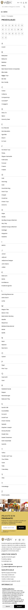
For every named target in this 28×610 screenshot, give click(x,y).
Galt (3, 178)
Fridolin (4, 170)
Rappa (4, 392)
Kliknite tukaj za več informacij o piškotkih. (12, 602)
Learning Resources (7, 294)
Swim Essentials (6, 441)
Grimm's (4, 205)
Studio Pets (5, 434)
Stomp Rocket (6, 431)
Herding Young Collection (9, 220)
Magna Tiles (5, 309)
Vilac (3, 478)
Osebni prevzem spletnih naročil (11, 581)
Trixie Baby (5, 469)
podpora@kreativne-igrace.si (13, 566)
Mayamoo (5, 323)
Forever (4, 163)
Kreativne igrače (7, 286)
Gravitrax (4, 198)
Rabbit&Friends (6, 389)
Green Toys (5, 201)
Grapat (4, 195)
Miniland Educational (8, 326)
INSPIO (4, 245)
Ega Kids (4, 134)
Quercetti (4, 377)
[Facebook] (15, 539)
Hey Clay (4, 223)
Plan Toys (4, 368)
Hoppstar (4, 233)
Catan (3, 91)
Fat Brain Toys (6, 150)
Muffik (3, 333)
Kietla (3, 279)
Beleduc (4, 62)
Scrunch (4, 414)
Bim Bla (4, 79)
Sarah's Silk (5, 407)
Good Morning (6, 188)
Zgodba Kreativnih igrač (8, 557)
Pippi (3, 365)
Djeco (3, 116)
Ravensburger (6, 395)
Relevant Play (6, 399)
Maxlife (4, 319)
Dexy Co (4, 113)
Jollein (3, 267)
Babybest (4, 56)
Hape (3, 213)
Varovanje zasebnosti (8, 575)
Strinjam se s (6, 531)
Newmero (5, 348)
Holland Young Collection (9, 227)
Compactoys (6, 97)
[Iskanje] (24, 7)
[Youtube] (23, 539)
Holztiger (4, 230)
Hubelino (4, 237)
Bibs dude (4, 72)
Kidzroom (4, 276)
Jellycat (4, 257)
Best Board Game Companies (11, 69)
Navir (3, 341)
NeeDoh (4, 345)
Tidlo (3, 466)
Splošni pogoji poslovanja (9, 572)
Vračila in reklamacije (8, 579)
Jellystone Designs (7, 260)
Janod (3, 254)
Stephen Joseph (7, 427)
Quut (3, 380)
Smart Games (6, 421)
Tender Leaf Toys (7, 456)
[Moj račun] (23, 3)
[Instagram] (19, 539)
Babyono (4, 59)
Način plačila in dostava (8, 577)
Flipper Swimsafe (7, 156)
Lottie (3, 301)
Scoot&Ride (5, 411)
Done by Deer (6, 119)
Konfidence (5, 282)
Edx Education (6, 131)
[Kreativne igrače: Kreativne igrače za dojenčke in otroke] (6, 2)
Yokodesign (5, 486)
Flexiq (3, 153)
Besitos (4, 65)
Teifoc (3, 453)
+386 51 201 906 (8, 564)
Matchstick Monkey (8, 316)
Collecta (4, 94)
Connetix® (5, 101)
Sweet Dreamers (7, 437)
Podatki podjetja (6, 559)
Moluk (3, 329)
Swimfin (4, 444)
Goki (3, 185)
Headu (3, 217)
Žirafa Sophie (5, 495)
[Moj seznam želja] (21, 3)
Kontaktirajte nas (7, 561)
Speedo (4, 424)
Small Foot (5, 417)
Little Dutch (5, 298)
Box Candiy (5, 82)
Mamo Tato (5, 313)
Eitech (3, 138)
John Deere (5, 264)
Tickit (3, 463)
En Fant (4, 141)
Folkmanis (5, 160)
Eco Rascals (5, 128)
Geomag (4, 182)
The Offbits (5, 459)
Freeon (4, 166)
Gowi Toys (5, 191)
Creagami (5, 104)
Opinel (4, 357)
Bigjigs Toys (5, 75)
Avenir (3, 47)
